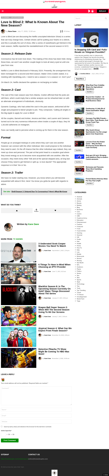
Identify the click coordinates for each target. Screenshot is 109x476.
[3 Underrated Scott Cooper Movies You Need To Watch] (18, 252)
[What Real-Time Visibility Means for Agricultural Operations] (79, 87)
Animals (79, 199)
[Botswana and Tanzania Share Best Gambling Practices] (79, 169)
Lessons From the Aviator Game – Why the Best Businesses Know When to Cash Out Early (96, 144)
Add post (102, 11)
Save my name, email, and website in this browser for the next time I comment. (28, 427)
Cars (78, 211)
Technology (80, 284)
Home (79, 246)
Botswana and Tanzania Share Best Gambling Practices (94, 169)
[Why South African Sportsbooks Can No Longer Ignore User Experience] (79, 132)
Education (80, 220)
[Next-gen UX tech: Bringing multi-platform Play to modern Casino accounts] (79, 156)
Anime (79, 201)
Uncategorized (82, 297)
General (79, 235)
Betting (79, 205)
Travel (79, 292)
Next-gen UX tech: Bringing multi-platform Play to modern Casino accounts (97, 157)
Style (78, 282)
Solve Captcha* (6, 430)
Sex (78, 275)
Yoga (78, 301)
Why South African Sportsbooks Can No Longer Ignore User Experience (96, 132)
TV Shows (18, 239)
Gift (78, 237)
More (96, 69)
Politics (79, 271)
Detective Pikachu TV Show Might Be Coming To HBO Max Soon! (53, 351)
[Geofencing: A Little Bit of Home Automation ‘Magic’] (79, 111)
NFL (78, 265)
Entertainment (81, 222)
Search (106, 18)
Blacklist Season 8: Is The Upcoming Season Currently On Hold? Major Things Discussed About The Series (54, 290)
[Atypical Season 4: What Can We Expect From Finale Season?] (18, 337)
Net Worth (80, 263)
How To (79, 248)
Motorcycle (80, 256)
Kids (78, 250)
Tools (78, 288)
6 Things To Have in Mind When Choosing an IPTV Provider (54, 265)
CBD (78, 216)
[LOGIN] (92, 11)
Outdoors (80, 267)
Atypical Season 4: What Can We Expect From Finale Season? (55, 329)
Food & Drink (81, 231)
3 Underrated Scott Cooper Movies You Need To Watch (52, 244)
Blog (77, 46)
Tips (78, 286)
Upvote (17, 210)
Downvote (55, 210)
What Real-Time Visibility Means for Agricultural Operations (95, 87)
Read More (80, 79)
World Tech (80, 299)
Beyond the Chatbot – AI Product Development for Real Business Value (95, 99)
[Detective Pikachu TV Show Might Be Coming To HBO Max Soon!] (18, 358)
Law (78, 252)
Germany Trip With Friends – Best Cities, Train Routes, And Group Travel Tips (97, 120)
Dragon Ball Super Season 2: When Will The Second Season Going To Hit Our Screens (53, 309)
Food (78, 228)
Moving (79, 260)
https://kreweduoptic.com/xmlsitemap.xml (15, 459)
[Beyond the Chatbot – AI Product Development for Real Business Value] (79, 99)
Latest (54, 7)
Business (80, 209)
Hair (78, 241)
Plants (79, 269)
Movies (79, 258)
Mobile (79, 254)
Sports (79, 280)
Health (79, 243)
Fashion (79, 224)
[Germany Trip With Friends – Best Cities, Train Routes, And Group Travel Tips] (79, 120)
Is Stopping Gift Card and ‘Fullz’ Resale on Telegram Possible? (91, 50)
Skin (78, 277)
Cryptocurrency (82, 218)
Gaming (79, 233)
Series (79, 273)
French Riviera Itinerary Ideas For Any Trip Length (97, 180)
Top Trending (81, 290)
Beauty (79, 203)
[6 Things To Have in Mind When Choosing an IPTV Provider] (18, 273)
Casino (79, 214)
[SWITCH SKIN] (89, 11)
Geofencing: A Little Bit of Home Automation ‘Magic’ (95, 109)
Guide (79, 239)
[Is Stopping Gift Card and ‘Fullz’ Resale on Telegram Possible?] (91, 37)
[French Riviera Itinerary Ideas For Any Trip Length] (79, 180)
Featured (80, 226)
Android (79, 197)
